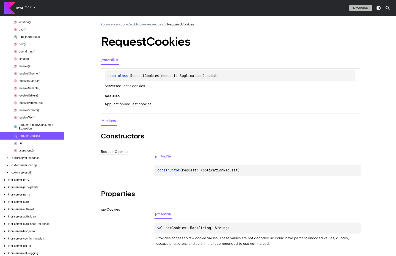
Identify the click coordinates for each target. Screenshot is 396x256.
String (204, 228)
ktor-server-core (114, 24)
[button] (387, 8)
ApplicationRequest (198, 76)
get (253, 244)
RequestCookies (144, 76)
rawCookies (175, 228)
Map (193, 228)
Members (109, 121)
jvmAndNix (360, 8)
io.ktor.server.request (147, 24)
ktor (19, 8)
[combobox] (31, 7)
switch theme (378, 8)
